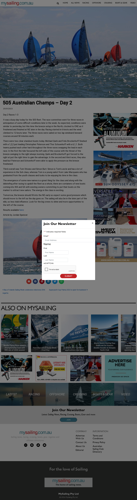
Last (45, 256)
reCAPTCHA (49, 263)
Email (46, 236)
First (45, 248)
